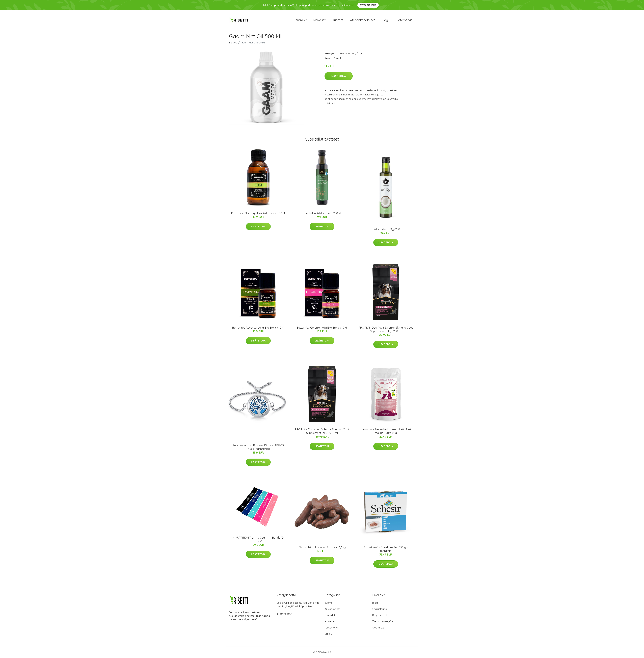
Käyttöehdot (379, 615)
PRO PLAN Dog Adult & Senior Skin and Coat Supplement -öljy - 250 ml (386, 329)
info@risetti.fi (284, 613)
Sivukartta (378, 627)
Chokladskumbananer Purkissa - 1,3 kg (322, 547)
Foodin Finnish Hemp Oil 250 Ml (322, 213)
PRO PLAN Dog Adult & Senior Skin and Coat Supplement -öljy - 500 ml (322, 431)
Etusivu (233, 42)
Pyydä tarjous (368, 5)
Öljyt (359, 53)
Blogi (385, 20)
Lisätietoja (338, 75)
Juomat (337, 20)
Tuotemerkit (403, 20)
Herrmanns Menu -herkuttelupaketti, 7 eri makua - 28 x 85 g (386, 431)
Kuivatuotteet (347, 53)
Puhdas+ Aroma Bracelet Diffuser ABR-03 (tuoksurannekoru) (258, 447)
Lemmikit (300, 20)
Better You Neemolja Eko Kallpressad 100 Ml (258, 213)
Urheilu (328, 633)
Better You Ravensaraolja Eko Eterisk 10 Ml (258, 327)
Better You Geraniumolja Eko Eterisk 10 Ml (322, 327)
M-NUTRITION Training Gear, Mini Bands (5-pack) (258, 539)
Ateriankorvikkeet (362, 20)
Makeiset (319, 20)
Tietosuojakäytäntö (383, 621)
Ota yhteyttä (379, 609)
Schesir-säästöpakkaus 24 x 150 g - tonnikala (386, 549)
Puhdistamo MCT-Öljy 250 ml (386, 229)
